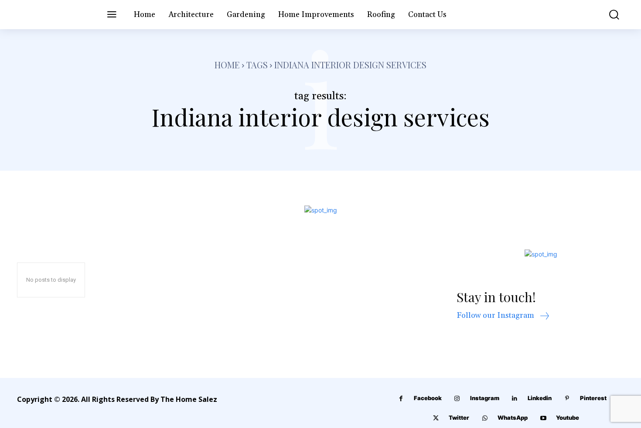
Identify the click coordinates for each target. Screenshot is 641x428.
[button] (608, 14)
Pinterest (593, 397)
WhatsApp (513, 417)
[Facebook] (401, 398)
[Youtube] (543, 418)
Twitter (459, 417)
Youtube (567, 417)
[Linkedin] (514, 398)
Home (227, 65)
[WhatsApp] (484, 418)
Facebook (428, 397)
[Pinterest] (567, 398)
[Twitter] (435, 418)
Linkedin (540, 397)
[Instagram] (457, 398)
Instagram (484, 397)
